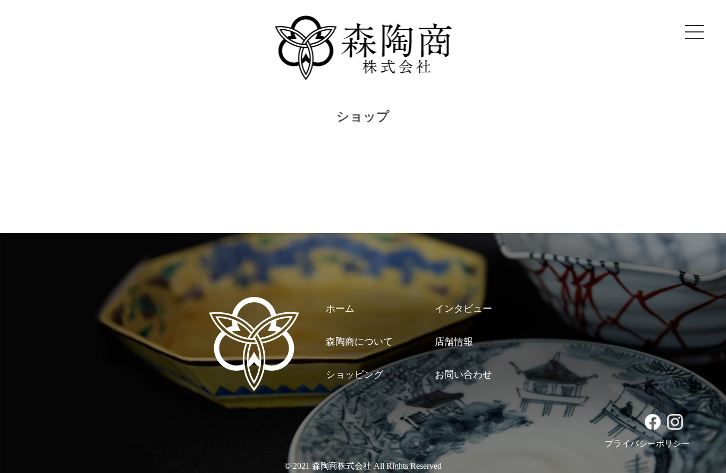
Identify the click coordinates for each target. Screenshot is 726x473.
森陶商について (359, 341)
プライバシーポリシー (647, 443)
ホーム (340, 308)
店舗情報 (454, 341)
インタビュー (463, 308)
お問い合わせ (463, 374)
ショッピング (354, 374)
